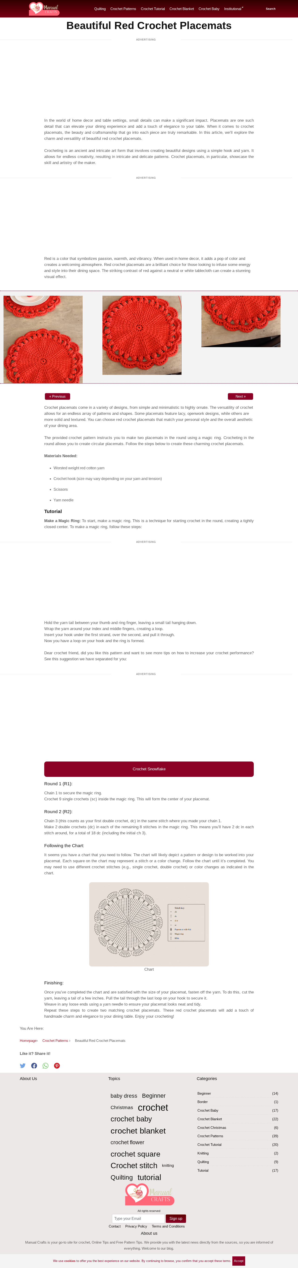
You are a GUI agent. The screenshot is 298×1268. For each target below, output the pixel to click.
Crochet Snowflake (149, 769)
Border (202, 1102)
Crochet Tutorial (153, 9)
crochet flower (127, 1142)
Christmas (122, 1107)
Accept (239, 1261)
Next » (241, 396)
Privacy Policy (136, 1226)
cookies (69, 1261)
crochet (153, 1107)
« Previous (57, 396)
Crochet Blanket (181, 9)
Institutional (232, 9)
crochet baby (131, 1119)
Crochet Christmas (211, 1128)
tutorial (149, 1177)
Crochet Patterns (123, 9)
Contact (115, 1226)
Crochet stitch (134, 1165)
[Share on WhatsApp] (48, 1067)
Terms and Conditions (168, 1226)
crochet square (135, 1154)
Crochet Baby (209, 9)
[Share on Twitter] (25, 1067)
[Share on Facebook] (37, 1067)
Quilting (100, 9)
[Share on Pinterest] (59, 1067)
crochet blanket (138, 1130)
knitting (168, 1165)
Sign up (175, 1219)
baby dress (124, 1096)
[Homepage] (43, 8)
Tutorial (202, 1170)
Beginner (154, 1096)
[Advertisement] (146, 80)
